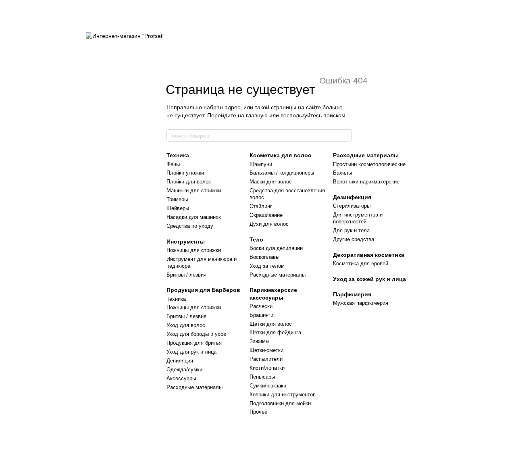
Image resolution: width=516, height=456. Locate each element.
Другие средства (353, 239)
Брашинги (261, 315)
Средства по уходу (189, 226)
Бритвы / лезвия (186, 275)
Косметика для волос (280, 155)
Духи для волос (269, 224)
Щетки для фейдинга (275, 332)
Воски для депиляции (276, 248)
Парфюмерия (352, 294)
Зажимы (259, 341)
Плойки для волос (188, 182)
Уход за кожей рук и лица (369, 279)
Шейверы (177, 208)
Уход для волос (185, 325)
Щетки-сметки (266, 350)
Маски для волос (271, 182)
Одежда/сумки (184, 369)
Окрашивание (266, 215)
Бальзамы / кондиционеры (282, 173)
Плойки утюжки (185, 173)
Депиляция (179, 361)
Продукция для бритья (194, 343)
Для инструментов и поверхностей (358, 218)
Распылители (266, 359)
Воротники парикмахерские (366, 182)
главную (257, 115)
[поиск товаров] (345, 135)
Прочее (258, 412)
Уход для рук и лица (191, 352)
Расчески (261, 306)
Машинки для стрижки (193, 190)
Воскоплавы (264, 257)
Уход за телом (267, 266)
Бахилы (342, 173)
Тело (256, 239)
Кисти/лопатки (267, 368)
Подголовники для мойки (280, 403)
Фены (173, 164)
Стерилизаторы (351, 206)
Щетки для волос (271, 324)
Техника (177, 155)
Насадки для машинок (193, 217)
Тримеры (177, 199)
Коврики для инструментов (283, 394)
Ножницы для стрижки (193, 250)
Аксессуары (181, 378)
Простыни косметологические (369, 164)
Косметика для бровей (360, 263)
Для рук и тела (351, 230)
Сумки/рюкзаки (268, 386)
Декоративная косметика (368, 255)
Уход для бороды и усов (196, 334)
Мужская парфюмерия (360, 303)
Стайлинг (261, 206)
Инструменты (185, 241)
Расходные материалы (194, 387)
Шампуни (261, 164)
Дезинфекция (352, 197)
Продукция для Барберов (203, 290)
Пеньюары (262, 377)
